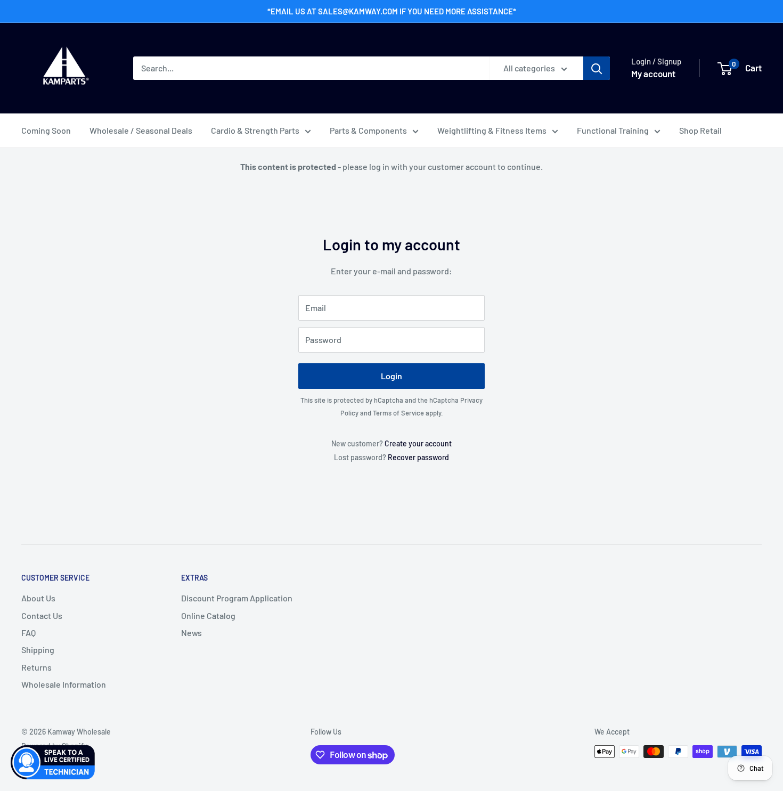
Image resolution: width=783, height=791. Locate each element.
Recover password (418, 457)
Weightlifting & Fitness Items (492, 130)
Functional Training (613, 130)
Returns (36, 667)
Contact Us (41, 615)
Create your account (418, 443)
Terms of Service (398, 413)
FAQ (28, 632)
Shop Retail (700, 130)
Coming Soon (46, 130)
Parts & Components (368, 130)
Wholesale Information (63, 684)
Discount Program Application (236, 598)
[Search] (596, 68)
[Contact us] (53, 762)
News (191, 632)
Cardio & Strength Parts (255, 130)
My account (653, 73)
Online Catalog (208, 615)
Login (391, 376)
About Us (38, 598)
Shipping (37, 650)
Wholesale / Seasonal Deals (140, 130)
